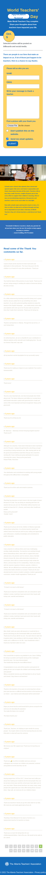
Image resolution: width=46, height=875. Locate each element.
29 (36, 851)
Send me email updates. (22, 139)
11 (19, 851)
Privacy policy (40, 872)
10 (15, 851)
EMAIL (9, 82)
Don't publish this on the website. (22, 132)
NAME (9, 73)
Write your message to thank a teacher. (20, 92)
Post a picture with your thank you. (21, 121)
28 (32, 851)
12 (24, 851)
